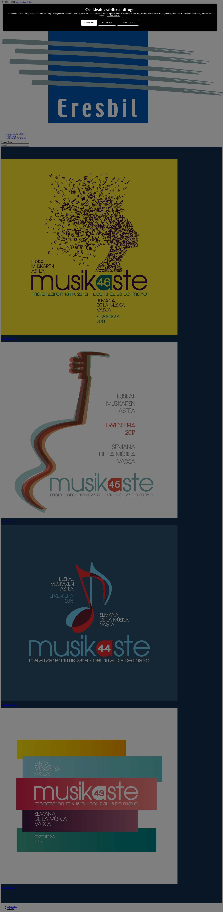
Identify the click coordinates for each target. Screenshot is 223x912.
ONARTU (89, 23)
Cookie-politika (113, 16)
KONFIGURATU (127, 23)
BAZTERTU (107, 23)
